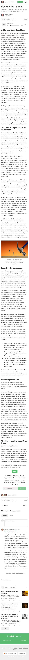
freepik (14, 264)
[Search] (26, 587)
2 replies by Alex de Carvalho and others (15, 573)
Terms (20, 648)
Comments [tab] (4, 515)
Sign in (26, 2)
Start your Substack (11, 653)
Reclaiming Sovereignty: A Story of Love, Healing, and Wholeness (9, 616)
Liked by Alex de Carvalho (11, 531)
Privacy (16, 648)
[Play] (4, 24)
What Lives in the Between (9, 604)
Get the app (22, 653)
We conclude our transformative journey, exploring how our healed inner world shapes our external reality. (10, 595)
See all (4, 629)
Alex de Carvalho (9, 14)
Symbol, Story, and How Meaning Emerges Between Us (9, 606)
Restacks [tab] (11, 515)
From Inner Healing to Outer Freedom (10, 592)
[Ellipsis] (27, 529)
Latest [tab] (6, 587)
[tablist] (7, 515)
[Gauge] (25, 24)
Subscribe (20, 2)
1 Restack (14, 495)
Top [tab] (3, 587)
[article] (14, 596)
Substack (7, 657)
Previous (6, 505)
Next (24, 505)
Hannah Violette (8, 529)
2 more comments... (6, 580)
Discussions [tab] (12, 587)
